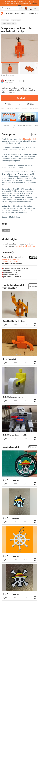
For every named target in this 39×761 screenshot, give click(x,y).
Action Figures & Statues (9, 23)
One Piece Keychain (11, 480)
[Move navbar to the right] (37, 14)
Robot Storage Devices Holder (15, 435)
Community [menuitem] (32, 13)
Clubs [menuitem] (23, 13)
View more (33, 286)
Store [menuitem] (17, 13)
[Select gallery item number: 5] (22, 430)
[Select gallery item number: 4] (21, 430)
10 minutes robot (29, 139)
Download (21, 98)
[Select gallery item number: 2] (19, 316)
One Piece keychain (11, 518)
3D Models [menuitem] (9, 13)
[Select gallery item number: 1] (17, 316)
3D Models (6, 20)
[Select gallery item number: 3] (21, 316)
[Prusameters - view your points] (26, 8)
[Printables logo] (2, 13)
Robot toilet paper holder (13, 397)
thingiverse (6, 230)
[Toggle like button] (4, 324)
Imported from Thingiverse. (25, 246)
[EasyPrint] (22, 8)
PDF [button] (35, 134)
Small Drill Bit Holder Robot (14, 321)
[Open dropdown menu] (37, 28)
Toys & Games (16, 20)
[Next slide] (36, 68)
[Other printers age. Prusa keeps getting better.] (19, 117)
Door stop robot (9, 359)
